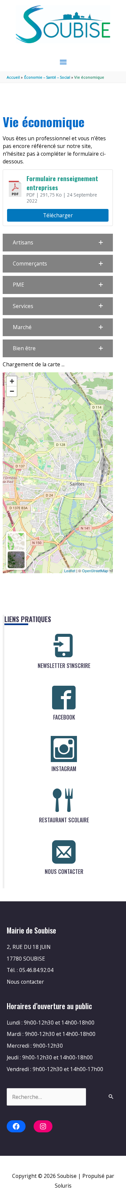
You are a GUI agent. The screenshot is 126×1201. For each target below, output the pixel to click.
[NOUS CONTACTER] (64, 852)
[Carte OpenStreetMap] (16, 541)
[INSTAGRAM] (64, 749)
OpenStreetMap (95, 570)
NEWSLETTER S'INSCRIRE (64, 666)
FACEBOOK (64, 717)
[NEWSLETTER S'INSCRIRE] (64, 646)
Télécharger (58, 215)
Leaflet (69, 570)
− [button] (12, 391)
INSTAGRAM (63, 769)
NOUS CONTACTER (64, 872)
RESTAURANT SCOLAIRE (64, 820)
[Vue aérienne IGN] (16, 559)
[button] (58, 242)
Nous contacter (25, 981)
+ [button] (12, 381)
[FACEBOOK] (64, 697)
